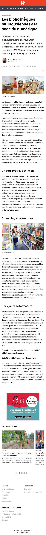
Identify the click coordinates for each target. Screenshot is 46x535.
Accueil (5, 8)
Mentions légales (8, 511)
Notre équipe (6, 501)
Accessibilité (6, 517)
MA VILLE (13, 8)
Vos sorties (40, 8)
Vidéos (4, 498)
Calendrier (27, 489)
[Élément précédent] (16, 473)
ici (12, 382)
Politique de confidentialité (11, 514)
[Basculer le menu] (3, 3)
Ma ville (5, 486)
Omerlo (27, 532)
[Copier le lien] (43, 71)
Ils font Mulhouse (8, 489)
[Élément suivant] (30, 473)
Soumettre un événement (33, 492)
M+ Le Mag (5, 495)
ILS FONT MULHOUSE (25, 8)
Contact (5, 520)
